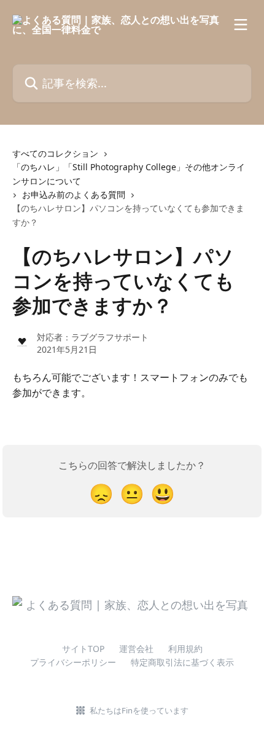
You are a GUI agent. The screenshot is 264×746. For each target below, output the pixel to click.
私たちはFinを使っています (139, 710)
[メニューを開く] (241, 24)
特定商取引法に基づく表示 (182, 662)
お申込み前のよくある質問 (73, 194)
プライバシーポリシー (73, 662)
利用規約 (185, 648)
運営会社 (136, 648)
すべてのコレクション (55, 153)
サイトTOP (83, 648)
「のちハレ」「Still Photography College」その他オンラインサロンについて (128, 173)
